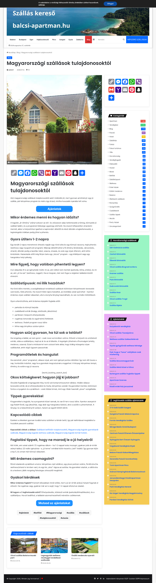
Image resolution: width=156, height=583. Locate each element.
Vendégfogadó (115, 160)
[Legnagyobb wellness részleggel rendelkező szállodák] (54, 545)
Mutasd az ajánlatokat (54, 503)
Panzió (112, 133)
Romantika (113, 203)
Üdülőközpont (114, 179)
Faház (111, 144)
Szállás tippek (114, 215)
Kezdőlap (11, 52)
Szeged (62, 40)
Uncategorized (115, 226)
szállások (84, 513)
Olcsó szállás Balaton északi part (23, 556)
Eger (31, 40)
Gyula (70, 40)
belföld (38, 513)
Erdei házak (113, 187)
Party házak (114, 222)
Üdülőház (113, 140)
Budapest (22, 40)
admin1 (11, 70)
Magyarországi (55, 513)
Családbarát (114, 211)
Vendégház (113, 125)
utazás (65, 518)
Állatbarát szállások (117, 199)
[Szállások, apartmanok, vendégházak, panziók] (78, 18)
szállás (71, 513)
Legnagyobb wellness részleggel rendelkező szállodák (51, 557)
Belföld (112, 176)
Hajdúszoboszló (43, 40)
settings (42, 5)
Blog (88, 40)
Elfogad (110, 4)
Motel (111, 172)
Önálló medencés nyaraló (82, 555)
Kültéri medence (115, 191)
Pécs (54, 40)
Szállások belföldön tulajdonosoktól (52, 429)
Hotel (111, 137)
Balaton (13, 40)
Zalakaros (79, 40)
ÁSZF (126, 579)
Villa (111, 152)
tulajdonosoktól (48, 518)
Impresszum (144, 579)
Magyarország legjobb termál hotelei (71, 433)
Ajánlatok (54, 209)
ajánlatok (24, 513)
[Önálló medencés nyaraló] (84, 545)
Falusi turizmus (115, 148)
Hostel (111, 168)
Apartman (113, 121)
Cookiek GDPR (134, 579)
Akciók (112, 218)
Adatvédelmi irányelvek (115, 579)
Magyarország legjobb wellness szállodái (36, 433)
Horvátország (114, 156)
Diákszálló (113, 164)
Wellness (112, 183)
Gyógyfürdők (114, 207)
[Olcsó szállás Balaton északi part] (23, 545)
